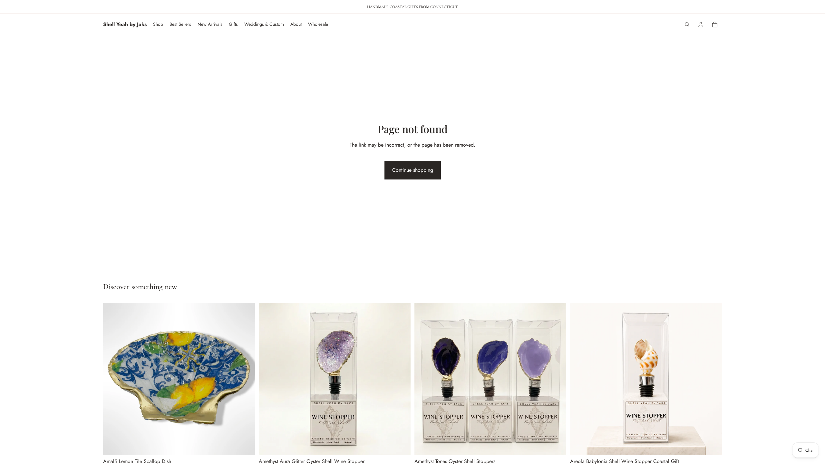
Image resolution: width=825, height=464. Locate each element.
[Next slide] (245, 379)
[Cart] (715, 24)
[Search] (687, 24)
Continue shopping (412, 170)
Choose (250, 444)
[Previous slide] (112, 379)
